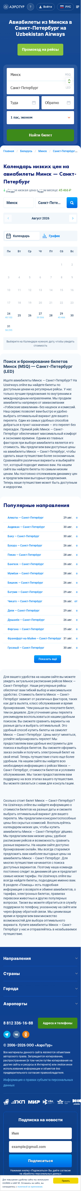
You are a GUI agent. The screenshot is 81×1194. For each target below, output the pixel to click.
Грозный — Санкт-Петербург (26, 647)
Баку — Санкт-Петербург (23, 536)
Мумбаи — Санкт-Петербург (26, 573)
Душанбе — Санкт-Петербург (26, 619)
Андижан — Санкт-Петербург (26, 527)
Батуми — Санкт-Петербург (25, 592)
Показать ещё (48, 659)
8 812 (18, 1023)
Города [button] (10, 988)
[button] (30, 6)
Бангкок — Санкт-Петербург (26, 564)
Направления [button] (17, 958)
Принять (66, 1180)
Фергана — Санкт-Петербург (26, 629)
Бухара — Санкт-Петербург (25, 545)
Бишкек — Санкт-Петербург (25, 582)
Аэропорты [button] (15, 1003)
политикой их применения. (30, 1186)
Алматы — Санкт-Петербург (26, 517)
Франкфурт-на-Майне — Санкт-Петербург (34, 638)
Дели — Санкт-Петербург (23, 610)
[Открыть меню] (77, 7)
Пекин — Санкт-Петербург (24, 554)
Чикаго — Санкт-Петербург (25, 601)
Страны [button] (11, 973)
